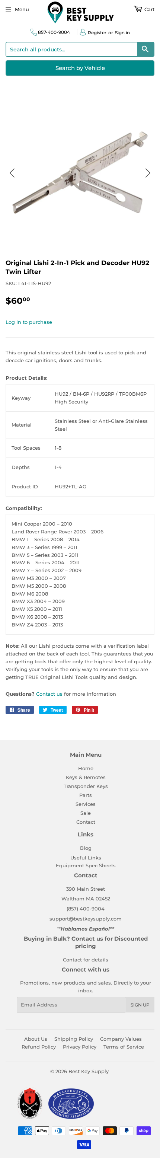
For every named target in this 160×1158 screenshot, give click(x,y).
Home (85, 768)
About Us (35, 1039)
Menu (22, 9)
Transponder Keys (86, 786)
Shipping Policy (73, 1039)
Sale (85, 813)
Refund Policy (39, 1047)
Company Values (121, 1039)
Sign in (122, 32)
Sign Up (140, 1005)
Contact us (49, 694)
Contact (85, 822)
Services (86, 804)
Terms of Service (123, 1047)
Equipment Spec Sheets (86, 865)
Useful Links (85, 858)
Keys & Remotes (86, 777)
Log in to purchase (29, 322)
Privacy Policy (79, 1047)
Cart (148, 9)
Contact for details (85, 960)
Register (97, 32)
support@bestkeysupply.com (85, 919)
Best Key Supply (88, 1071)
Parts (85, 795)
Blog (86, 848)
